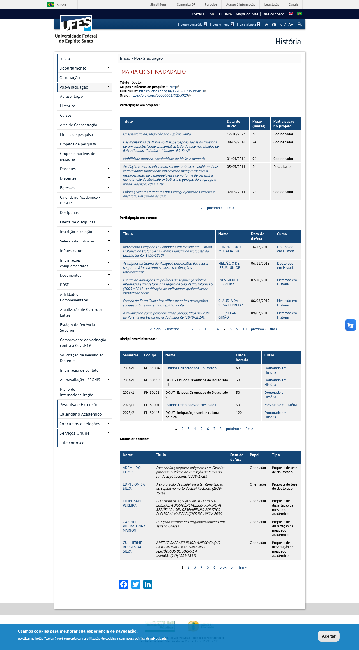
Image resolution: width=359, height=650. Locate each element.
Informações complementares (74, 263)
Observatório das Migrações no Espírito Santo (157, 134)
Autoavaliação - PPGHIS (80, 379)
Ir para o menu (221, 24)
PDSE (64, 284)
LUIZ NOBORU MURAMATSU (229, 248)
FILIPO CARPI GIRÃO (229, 315)
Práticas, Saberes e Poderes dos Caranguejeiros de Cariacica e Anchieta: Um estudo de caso (169, 193)
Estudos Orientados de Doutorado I (191, 368)
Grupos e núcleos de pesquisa (77, 156)
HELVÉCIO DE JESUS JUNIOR (229, 265)
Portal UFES (203, 14)
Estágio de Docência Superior (77, 327)
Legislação (271, 4)
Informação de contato (79, 370)
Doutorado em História (285, 248)
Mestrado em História (287, 282)
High (274, 25)
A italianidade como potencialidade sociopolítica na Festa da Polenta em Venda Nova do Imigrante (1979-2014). (166, 315)
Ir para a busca (248, 24)
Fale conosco (273, 14)
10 (245, 329)
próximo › (214, 207)
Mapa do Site (247, 14)
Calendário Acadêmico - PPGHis (80, 200)
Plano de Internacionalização (76, 392)
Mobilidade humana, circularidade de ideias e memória (164, 158)
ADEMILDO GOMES (132, 469)
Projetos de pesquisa (78, 144)
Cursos (66, 115)
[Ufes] (76, 27)
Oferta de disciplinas (77, 222)
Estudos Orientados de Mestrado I (190, 404)
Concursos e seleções (79, 423)
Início (125, 58)
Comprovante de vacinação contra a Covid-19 (83, 342)
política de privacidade (150, 638)
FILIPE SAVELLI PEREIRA (135, 502)
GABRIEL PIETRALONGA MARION (134, 526)
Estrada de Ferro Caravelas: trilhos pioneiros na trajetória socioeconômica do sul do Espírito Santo (165, 302)
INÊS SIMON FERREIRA (228, 282)
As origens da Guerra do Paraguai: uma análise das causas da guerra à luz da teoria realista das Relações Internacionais (165, 267)
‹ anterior (172, 329)
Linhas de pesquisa (76, 134)
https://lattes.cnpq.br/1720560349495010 (173, 91)
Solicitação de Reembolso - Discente (83, 358)
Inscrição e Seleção (76, 231)
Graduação (69, 77)
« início (155, 329)
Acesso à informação (240, 4)
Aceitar (329, 636)
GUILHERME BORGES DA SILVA (132, 547)
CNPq (173, 86)
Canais (293, 4)
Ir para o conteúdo (192, 24)
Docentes (68, 168)
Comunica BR (186, 4)
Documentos (70, 275)
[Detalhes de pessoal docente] (291, 14)
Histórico (67, 105)
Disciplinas (69, 212)
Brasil (62, 5)
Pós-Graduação (148, 58)
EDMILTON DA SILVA (134, 486)
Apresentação (71, 96)
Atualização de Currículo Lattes (81, 312)
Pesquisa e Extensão (78, 404)
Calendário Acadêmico (80, 414)
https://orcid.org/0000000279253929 (160, 95)
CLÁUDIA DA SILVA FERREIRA (231, 302)
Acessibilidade (267, 24)
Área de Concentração (78, 124)
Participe (211, 4)
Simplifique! (158, 4)
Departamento (73, 68)
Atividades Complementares (74, 297)
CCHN (225, 14)
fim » (230, 207)
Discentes (68, 178)
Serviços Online (74, 433)
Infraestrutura (72, 250)
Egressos (67, 187)
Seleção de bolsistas (77, 241)
